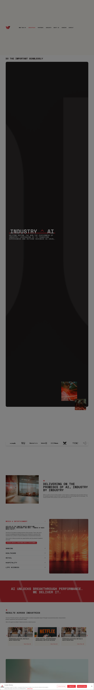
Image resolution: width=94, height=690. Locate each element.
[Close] (91, 686)
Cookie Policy (30, 688)
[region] (47, 686)
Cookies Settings (61, 686)
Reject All (71, 686)
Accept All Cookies (82, 686)
